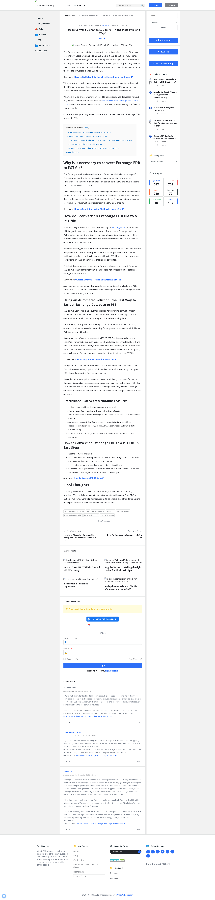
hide (86, 128)
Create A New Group (163, 63)
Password (67, 649)
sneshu (102, 38)
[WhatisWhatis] (47, 5)
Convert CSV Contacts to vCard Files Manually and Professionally (165, 139)
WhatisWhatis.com (124, 895)
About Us (81, 5)
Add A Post (163, 52)
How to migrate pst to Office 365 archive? (96, 359)
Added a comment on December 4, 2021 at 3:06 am (80, 775)
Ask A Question (163, 40)
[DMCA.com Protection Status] (117, 860)
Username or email (71, 638)
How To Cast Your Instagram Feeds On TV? (124, 536)
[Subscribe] (139, 851)
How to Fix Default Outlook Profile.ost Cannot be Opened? (103, 77)
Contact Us (78, 860)
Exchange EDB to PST (91, 515)
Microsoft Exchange (107, 515)
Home (40, 18)
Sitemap (114, 873)
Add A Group (44, 45)
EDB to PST (110, 511)
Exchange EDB (118, 227)
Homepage (78, 871)
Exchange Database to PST (73, 515)
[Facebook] (148, 851)
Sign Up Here (111, 670)
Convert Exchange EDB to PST (74, 511)
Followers (43, 34)
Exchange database (123, 511)
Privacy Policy (79, 876)
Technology (105, 25)
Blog (68, 5)
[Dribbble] (158, 851)
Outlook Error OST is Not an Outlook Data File (98, 279)
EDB (87, 511)
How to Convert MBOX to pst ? (89, 478)
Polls (41, 29)
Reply (68, 722)
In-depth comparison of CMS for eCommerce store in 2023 (121, 588)
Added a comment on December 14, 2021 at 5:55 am (80, 736)
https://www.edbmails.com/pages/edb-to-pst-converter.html (101, 823)
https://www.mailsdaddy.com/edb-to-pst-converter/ (96, 755)
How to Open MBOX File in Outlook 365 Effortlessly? (82, 569)
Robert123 (68, 771)
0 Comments (161, 85)
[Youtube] (162, 851)
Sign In (156, 5)
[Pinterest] (172, 851)
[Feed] (148, 856)
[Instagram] (167, 851)
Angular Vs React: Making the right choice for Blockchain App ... (123, 569)
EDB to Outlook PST (98, 511)
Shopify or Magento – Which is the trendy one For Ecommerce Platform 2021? (79, 538)
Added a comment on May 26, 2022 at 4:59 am (78, 691)
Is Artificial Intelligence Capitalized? (75, 585)
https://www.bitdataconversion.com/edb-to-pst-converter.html (88, 716)
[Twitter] (153, 851)
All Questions (44, 23)
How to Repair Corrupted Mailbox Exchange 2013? (99, 209)
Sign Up (171, 5)
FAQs (40, 40)
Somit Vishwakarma (72, 732)
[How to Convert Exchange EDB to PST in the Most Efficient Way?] (103, 45)
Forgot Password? (135, 659)
